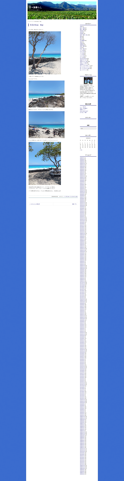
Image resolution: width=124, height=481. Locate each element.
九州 (81, 47)
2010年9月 (82, 404)
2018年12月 (82, 265)
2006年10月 (82, 468)
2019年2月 (82, 262)
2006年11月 (82, 467)
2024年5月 (82, 185)
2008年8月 (82, 437)
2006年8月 (82, 471)
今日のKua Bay (36, 25)
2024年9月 (82, 180)
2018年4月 (82, 276)
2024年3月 (82, 188)
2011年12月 (82, 383)
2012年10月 (82, 369)
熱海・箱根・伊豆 (83, 34)
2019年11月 (82, 250)
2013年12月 (82, 349)
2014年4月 (82, 343)
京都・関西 (82, 46)
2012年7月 (82, 373)
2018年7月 (82, 272)
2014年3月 (82, 345)
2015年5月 (82, 325)
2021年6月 (82, 226)
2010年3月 (82, 412)
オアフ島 (82, 57)
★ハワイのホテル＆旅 (72, 196)
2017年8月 (82, 288)
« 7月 (81, 150)
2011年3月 (82, 395)
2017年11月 (82, 283)
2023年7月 (82, 197)
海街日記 (82, 30)
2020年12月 (82, 233)
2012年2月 (82, 380)
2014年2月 (82, 346)
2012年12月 (82, 366)
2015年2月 (82, 329)
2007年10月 (82, 451)
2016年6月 (82, 307)
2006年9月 (82, 469)
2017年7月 (82, 289)
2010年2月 (82, 413)
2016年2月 (82, 313)
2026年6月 (82, 159)
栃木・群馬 (82, 28)
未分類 (81, 32)
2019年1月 (82, 264)
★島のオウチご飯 (83, 61)
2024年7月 (82, 183)
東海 (81, 36)
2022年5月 (82, 212)
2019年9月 (82, 253)
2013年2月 (82, 363)
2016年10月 (82, 301)
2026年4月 (82, 162)
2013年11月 (82, 350)
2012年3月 (82, 378)
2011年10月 (82, 385)
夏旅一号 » (74, 204)
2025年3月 (82, 171)
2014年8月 (82, 338)
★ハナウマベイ (83, 69)
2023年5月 (82, 199)
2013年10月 (82, 352)
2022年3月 (82, 215)
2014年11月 (82, 334)
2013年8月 (82, 355)
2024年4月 (82, 187)
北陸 (81, 42)
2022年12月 (82, 202)
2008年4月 (82, 443)
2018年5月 (82, 275)
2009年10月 (82, 419)
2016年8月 (82, 304)
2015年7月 (82, 323)
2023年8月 (82, 195)
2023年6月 (82, 198)
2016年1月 (82, 314)
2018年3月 (82, 278)
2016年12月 (82, 299)
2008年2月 (82, 446)
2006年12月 (82, 465)
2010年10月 (82, 402)
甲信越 (81, 33)
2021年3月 (82, 230)
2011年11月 (82, 384)
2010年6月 (82, 408)
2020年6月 (82, 240)
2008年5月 (82, 441)
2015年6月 (82, 324)
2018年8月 (82, 271)
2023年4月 (82, 201)
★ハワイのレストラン (84, 67)
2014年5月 (82, 342)
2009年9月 (82, 420)
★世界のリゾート (83, 64)
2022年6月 (82, 211)
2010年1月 (82, 415)
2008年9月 (82, 436)
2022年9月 (82, 206)
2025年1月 (82, 174)
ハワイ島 (66, 196)
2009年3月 (82, 429)
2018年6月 (82, 274)
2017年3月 (82, 295)
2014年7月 (82, 339)
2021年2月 (82, 232)
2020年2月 (82, 246)
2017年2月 (82, 296)
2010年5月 (82, 409)
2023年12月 (82, 190)
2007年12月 (82, 448)
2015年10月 (82, 318)
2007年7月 (82, 455)
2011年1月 (82, 398)
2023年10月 (82, 192)
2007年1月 (82, 464)
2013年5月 (82, 359)
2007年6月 (82, 457)
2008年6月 (82, 440)
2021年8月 (82, 223)
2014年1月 (82, 348)
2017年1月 (82, 297)
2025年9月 (82, 167)
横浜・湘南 (82, 29)
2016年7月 (82, 306)
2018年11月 (82, 267)
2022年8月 (82, 208)
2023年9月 (82, 194)
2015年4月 (82, 327)
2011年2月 (82, 397)
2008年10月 (82, 434)
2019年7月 (82, 255)
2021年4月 (82, 229)
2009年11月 (82, 418)
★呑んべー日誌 (83, 62)
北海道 (81, 43)
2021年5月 (82, 227)
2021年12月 (82, 218)
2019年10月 (82, 251)
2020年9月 (82, 236)
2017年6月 (82, 290)
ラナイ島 (82, 50)
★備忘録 (82, 44)
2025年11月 (82, 164)
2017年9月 (82, 286)
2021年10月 (82, 220)
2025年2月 (82, 173)
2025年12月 (82, 163)
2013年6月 (82, 357)
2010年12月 (82, 399)
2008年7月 (82, 439)
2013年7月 (82, 356)
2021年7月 (82, 225)
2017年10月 (82, 285)
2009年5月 (82, 426)
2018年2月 (82, 279)
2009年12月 (82, 416)
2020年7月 (82, 239)
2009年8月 (82, 422)
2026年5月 (82, 160)
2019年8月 (82, 254)
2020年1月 (82, 247)
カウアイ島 (82, 56)
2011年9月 (82, 387)
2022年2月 (82, 216)
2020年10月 (82, 234)
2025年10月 (82, 166)
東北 (81, 37)
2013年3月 (82, 362)
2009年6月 (82, 425)
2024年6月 (82, 184)
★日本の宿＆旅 (83, 58)
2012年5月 (82, 376)
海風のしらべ (83, 109)
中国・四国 (82, 48)
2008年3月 (82, 444)
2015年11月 (82, 317)
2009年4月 (82, 427)
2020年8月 (82, 237)
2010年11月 (82, 401)
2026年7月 (82, 157)
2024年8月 (82, 181)
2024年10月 (82, 178)
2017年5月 (82, 292)
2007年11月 (82, 450)
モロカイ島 (82, 51)
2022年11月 (82, 204)
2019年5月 (82, 258)
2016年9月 (82, 303)
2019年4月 (82, 260)
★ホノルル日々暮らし (84, 65)
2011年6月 (82, 391)
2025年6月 (82, 169)
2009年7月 (82, 423)
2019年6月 (82, 257)
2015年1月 (82, 331)
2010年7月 (82, 406)
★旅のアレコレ (83, 60)
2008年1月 (82, 447)
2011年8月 (82, 388)
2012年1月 (82, 381)
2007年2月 (82, 462)
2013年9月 (82, 353)
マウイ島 (82, 53)
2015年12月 (82, 315)
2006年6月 (82, 474)
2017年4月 (82, 293)
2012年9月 (82, 370)
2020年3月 (82, 244)
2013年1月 (82, 364)
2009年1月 (82, 430)
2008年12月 (82, 432)
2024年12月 (82, 176)
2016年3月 (82, 311)
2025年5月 (82, 170)
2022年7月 (82, 209)
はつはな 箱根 (83, 112)
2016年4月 (82, 310)
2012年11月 (82, 367)
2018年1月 (82, 281)
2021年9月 (82, 222)
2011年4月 (82, 394)
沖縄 (81, 26)
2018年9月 (82, 269)
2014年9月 (82, 336)
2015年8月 (82, 321)
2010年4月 (82, 411)
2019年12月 (82, 248)
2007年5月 (82, 458)
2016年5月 (82, 309)
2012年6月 (82, 374)
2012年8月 (82, 371)
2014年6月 (82, 341)
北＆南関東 (82, 40)
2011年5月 (82, 392)
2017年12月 (82, 282)
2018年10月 (82, 268)
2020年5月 (82, 241)
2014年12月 (82, 332)
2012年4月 (82, 377)
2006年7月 (82, 472)
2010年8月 (82, 405)
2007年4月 (82, 460)
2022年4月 (82, 213)
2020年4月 (82, 243)
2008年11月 (82, 433)
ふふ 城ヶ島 (83, 106)
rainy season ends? (84, 111)
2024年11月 (82, 177)
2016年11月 (82, 300)
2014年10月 (82, 335)
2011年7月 (82, 390)
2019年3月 (82, 261)
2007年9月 (82, 453)
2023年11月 (82, 191)
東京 (81, 39)
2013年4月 (82, 360)
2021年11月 (82, 219)
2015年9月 (82, 320)
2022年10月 (82, 205)
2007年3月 (82, 461)
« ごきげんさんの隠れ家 (35, 204)
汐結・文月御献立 (83, 108)
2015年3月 (82, 328)
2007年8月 (82, 454)
